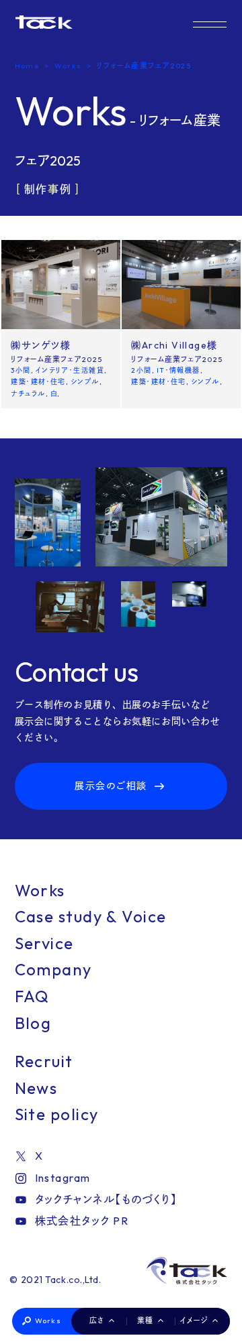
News (36, 1088)
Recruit (44, 1061)
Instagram (63, 1177)
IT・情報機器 (178, 370)
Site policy (57, 1114)
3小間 (20, 370)
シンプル (85, 381)
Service (44, 943)
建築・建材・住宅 (38, 381)
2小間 (141, 370)
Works (48, 1320)
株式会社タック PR (81, 1220)
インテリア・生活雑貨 (70, 370)
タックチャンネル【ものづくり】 (106, 1199)
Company (53, 969)
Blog (33, 1023)
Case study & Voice (91, 916)
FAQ (32, 996)
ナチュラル (28, 393)
